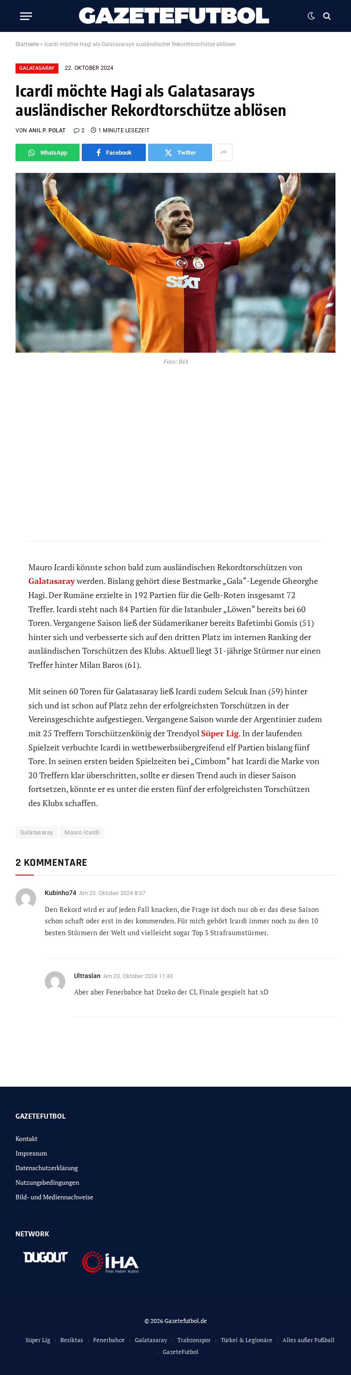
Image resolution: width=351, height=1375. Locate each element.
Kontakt (26, 1138)
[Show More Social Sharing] (223, 152)
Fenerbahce (109, 1340)
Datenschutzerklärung (47, 1167)
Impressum (31, 1153)
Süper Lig (38, 1340)
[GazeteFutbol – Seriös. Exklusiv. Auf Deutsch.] (175, 16)
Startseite (27, 44)
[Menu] (26, 16)
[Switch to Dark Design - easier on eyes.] (311, 16)
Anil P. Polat (47, 130)
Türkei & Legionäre (246, 1340)
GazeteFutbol (180, 1352)
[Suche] (326, 16)
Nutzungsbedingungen (47, 1182)
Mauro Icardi (81, 832)
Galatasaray (37, 68)
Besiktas (71, 1340)
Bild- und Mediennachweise (54, 1197)
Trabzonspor (194, 1340)
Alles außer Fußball (308, 1340)
